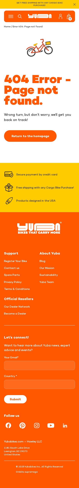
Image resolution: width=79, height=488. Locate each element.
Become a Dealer (15, 313)
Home (7, 26)
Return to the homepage (30, 136)
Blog (42, 261)
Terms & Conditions (17, 288)
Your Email (11, 357)
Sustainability (49, 274)
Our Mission (47, 267)
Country (10, 376)
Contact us (11, 267)
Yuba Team (47, 282)
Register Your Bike (15, 261)
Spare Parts (12, 274)
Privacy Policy (13, 282)
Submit (15, 399)
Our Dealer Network (17, 306)
